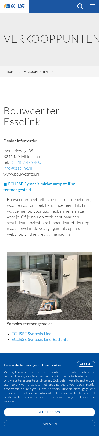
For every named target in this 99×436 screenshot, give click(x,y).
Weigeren (86, 364)
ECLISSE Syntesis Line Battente (40, 340)
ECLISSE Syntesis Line (32, 334)
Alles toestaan (49, 412)
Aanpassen (50, 424)
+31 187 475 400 (25, 163)
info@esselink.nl (17, 168)
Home (11, 72)
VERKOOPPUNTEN (36, 72)
